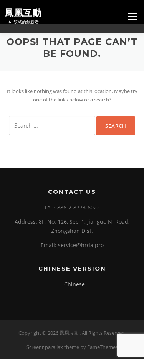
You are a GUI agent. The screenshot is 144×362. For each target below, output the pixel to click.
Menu (132, 16)
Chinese (74, 284)
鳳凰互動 (23, 12)
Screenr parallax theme (52, 347)
